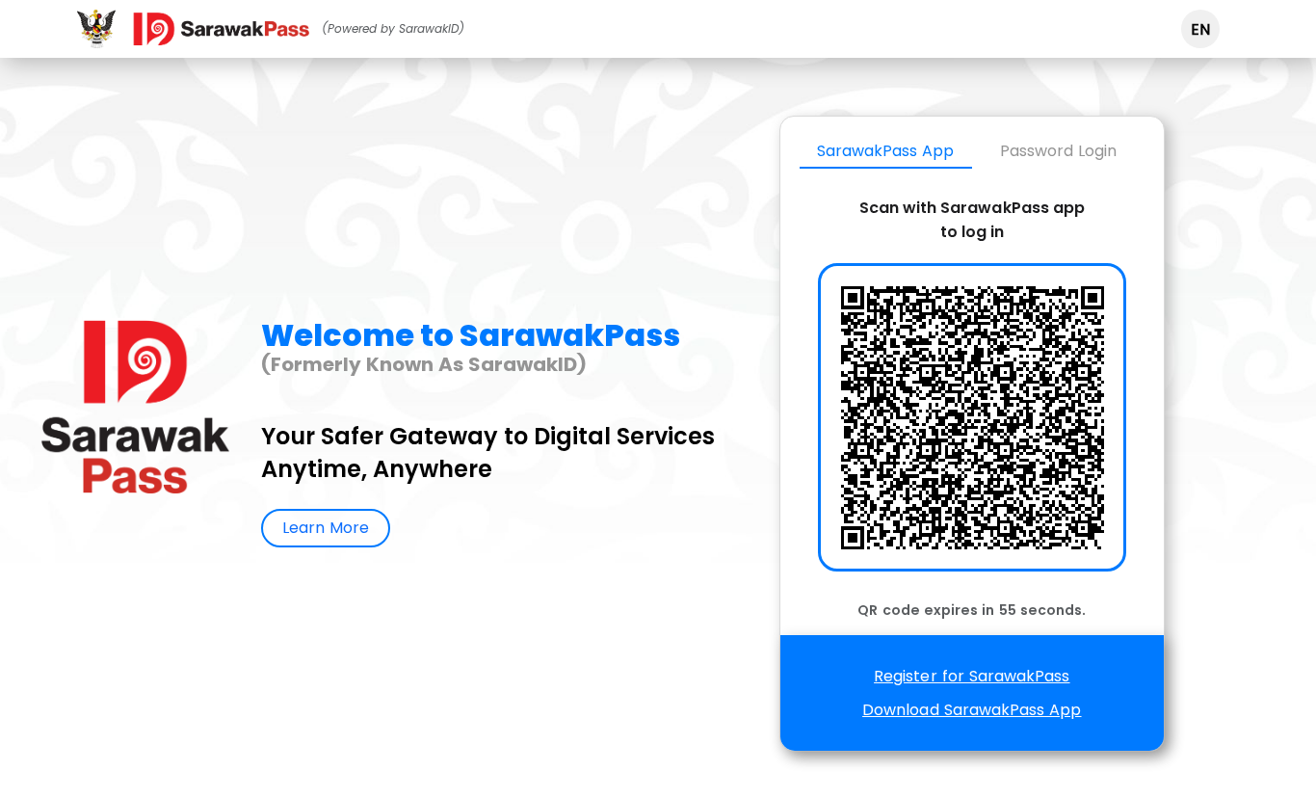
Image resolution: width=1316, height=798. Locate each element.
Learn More (325, 528)
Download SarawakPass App (971, 710)
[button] (1200, 29)
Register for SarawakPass (971, 676)
